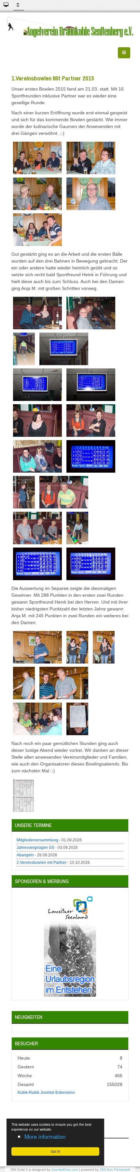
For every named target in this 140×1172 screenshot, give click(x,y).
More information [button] (44, 1136)
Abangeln (25, 855)
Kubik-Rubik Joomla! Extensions (46, 1092)
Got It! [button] (55, 1151)
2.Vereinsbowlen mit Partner (41, 862)
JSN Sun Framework (115, 1169)
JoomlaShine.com (64, 1169)
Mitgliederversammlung (37, 840)
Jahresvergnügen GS (35, 847)
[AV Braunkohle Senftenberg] (70, 27)
